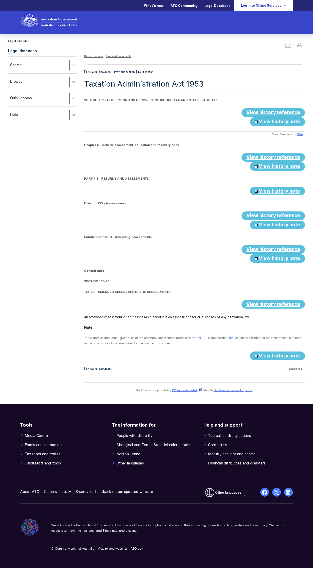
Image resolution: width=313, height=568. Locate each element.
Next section (146, 72)
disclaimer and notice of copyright (233, 390)
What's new (154, 6)
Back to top (295, 369)
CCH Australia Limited (186, 390)
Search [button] (22, 68)
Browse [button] (23, 85)
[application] (42, 89)
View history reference (273, 112)
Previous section (124, 72)
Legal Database (217, 6)
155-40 (233, 338)
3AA (300, 134)
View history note (279, 121)
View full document (99, 72)
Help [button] (20, 118)
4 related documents (118, 56)
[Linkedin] (288, 492)
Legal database (22, 51)
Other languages (228, 492)
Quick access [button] (27, 101)
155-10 (200, 338)
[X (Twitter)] (276, 492)
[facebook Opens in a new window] (264, 492)
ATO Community (184, 6)
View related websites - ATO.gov (120, 548)
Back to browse (93, 56)
